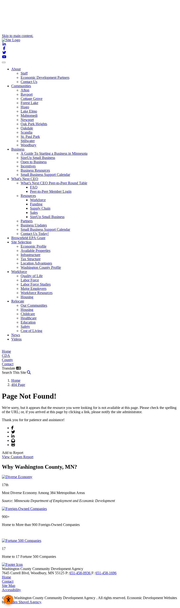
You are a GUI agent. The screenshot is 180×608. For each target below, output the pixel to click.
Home (6, 351)
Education (28, 322)
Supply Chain (40, 208)
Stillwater (28, 141)
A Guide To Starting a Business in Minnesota (54, 153)
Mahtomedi (29, 115)
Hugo (25, 107)
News (15, 335)
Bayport (27, 94)
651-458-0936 (80, 573)
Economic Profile (33, 246)
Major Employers (33, 289)
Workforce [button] (19, 272)
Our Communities (34, 305)
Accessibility (11, 590)
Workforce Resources (36, 293)
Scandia (26, 132)
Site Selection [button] (21, 242)
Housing (27, 297)
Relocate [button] (17, 301)
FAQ (34, 187)
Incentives (28, 166)
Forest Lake (29, 103)
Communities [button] (21, 86)
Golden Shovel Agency (24, 602)
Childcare (28, 314)
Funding (36, 204)
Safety (25, 327)
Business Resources (35, 170)
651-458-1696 (105, 573)
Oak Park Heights (34, 124)
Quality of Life (32, 276)
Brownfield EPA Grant (28, 238)
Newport (27, 120)
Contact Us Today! (35, 234)
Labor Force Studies (36, 284)
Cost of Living (31, 331)
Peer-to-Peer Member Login (50, 191)
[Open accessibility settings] (8, 599)
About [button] (16, 69)
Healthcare (29, 318)
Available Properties (35, 251)
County (7, 360)
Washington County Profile (41, 267)
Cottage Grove (31, 99)
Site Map (8, 586)
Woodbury (28, 145)
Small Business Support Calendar (45, 175)
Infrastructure (30, 255)
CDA (6, 356)
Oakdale (27, 128)
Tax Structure (31, 259)
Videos (16, 339)
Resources (28, 196)
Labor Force (30, 280)
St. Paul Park (30, 137)
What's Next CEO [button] (24, 179)
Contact (7, 364)
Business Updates (34, 225)
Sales (34, 213)
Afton (25, 90)
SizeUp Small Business (38, 158)
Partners (27, 221)
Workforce (38, 200)
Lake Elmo (29, 111)
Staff (24, 73)
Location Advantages (36, 263)
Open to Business (34, 162)
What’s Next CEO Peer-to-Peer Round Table (54, 183)
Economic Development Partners (45, 77)
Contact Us (29, 82)
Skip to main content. (17, 36)
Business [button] (17, 149)
